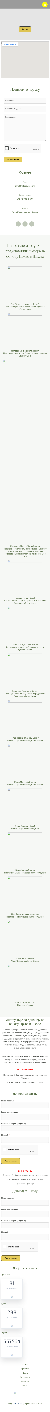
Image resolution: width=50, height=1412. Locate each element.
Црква (25, 1373)
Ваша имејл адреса (10, 1112)
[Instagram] (25, 224)
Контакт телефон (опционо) (13, 1124)
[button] (25, 29)
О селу (25, 1364)
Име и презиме (8, 1101)
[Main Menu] (45, 4)
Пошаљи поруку (13, 159)
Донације (25, 1381)
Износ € (5, 1135)
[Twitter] (18, 224)
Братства (25, 1369)
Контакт (25, 1386)
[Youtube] (31, 224)
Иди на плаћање (11, 1161)
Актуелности (25, 1377)
